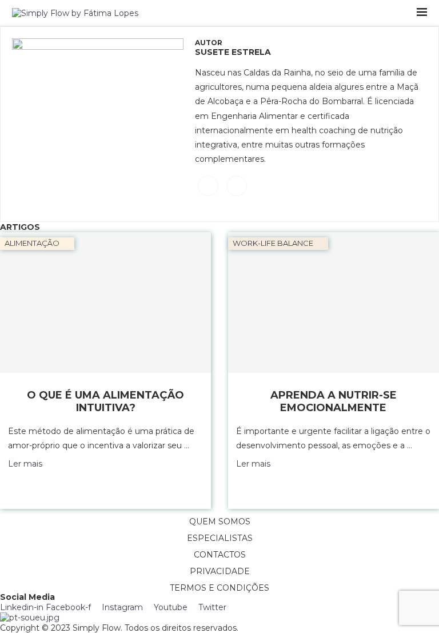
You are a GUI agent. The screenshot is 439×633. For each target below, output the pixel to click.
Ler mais (25, 464)
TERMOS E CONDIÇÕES (219, 588)
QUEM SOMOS (219, 521)
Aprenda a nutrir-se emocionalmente (333, 401)
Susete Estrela (233, 52)
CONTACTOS (220, 555)
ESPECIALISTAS (220, 538)
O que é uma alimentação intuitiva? (105, 401)
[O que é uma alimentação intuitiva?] (105, 302)
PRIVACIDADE (220, 571)
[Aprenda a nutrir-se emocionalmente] (333, 302)
